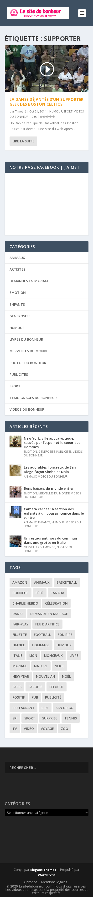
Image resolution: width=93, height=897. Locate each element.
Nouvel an (45, 676)
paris (16, 687)
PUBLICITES (19, 374)
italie (17, 655)
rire (45, 707)
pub (35, 697)
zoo (64, 728)
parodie (35, 687)
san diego (64, 707)
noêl (66, 676)
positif (18, 697)
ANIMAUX (17, 257)
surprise (49, 718)
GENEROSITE (20, 316)
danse (17, 613)
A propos (30, 882)
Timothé (20, 111)
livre (74, 655)
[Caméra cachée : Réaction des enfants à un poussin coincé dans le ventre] (15, 512)
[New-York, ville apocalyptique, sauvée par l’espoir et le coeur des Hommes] (15, 441)
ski (14, 718)
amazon (19, 582)
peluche (56, 687)
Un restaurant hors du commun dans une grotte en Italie (50, 540)
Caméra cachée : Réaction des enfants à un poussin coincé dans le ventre (54, 513)
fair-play (20, 624)
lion (33, 655)
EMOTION (18, 292)
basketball (67, 582)
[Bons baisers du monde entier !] (15, 492)
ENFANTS (17, 304)
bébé (40, 593)
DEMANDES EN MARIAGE (29, 281)
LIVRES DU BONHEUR (26, 339)
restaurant (23, 707)
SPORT (68, 111)
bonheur (20, 593)
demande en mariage (49, 613)
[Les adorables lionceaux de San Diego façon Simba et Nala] (15, 470)
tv (14, 728)
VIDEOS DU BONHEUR (27, 409)
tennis (70, 718)
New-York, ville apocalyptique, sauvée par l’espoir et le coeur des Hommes (52, 442)
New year (20, 676)
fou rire (65, 634)
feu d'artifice (47, 624)
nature (41, 666)
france (18, 645)
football (42, 634)
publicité (53, 697)
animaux (42, 582)
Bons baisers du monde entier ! (50, 488)
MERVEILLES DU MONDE (29, 351)
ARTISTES (17, 269)
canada (57, 593)
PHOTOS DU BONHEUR (28, 363)
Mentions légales (54, 882)
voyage (47, 728)
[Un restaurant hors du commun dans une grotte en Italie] (15, 541)
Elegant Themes (43, 870)
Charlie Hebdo (25, 603)
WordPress (46, 875)
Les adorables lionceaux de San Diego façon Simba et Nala (50, 469)
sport (29, 718)
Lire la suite (23, 141)
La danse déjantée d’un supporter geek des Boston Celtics (47, 102)
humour (64, 645)
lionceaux (53, 655)
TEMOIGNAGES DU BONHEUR (33, 397)
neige (59, 666)
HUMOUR (55, 111)
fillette (19, 634)
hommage (41, 645)
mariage (19, 666)
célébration (56, 603)
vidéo (29, 728)
